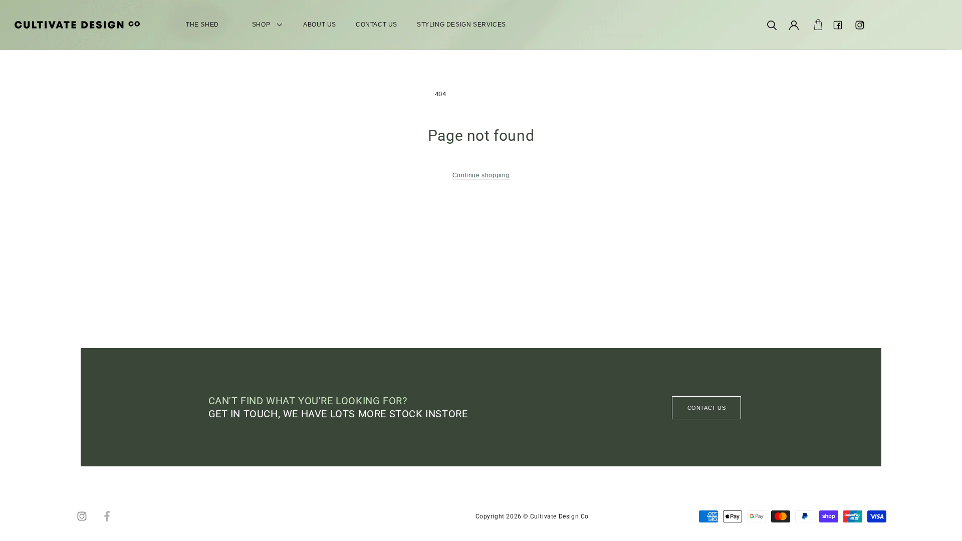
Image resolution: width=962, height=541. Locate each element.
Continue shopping (481, 175)
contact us (706, 408)
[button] (772, 25)
